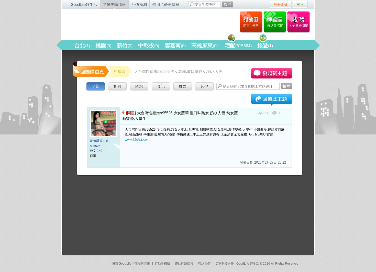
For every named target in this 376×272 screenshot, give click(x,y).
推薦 (182, 86)
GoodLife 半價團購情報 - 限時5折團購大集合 (117, 23)
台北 (82, 45)
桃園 (103, 45)
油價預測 (139, 4)
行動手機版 (162, 263)
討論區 (251, 21)
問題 (139, 86)
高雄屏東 (204, 45)
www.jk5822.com (137, 139)
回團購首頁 (90, 69)
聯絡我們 (204, 263)
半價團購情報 (114, 4)
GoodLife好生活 (84, 4)
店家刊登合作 (224, 263)
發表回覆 (271, 100)
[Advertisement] (110, 218)
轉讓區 (275, 21)
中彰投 (148, 45)
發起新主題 (271, 73)
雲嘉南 (175, 45)
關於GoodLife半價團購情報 (131, 263)
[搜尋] (227, 4)
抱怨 (117, 86)
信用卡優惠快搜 (165, 4)
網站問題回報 (184, 263)
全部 (95, 86)
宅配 (238, 45)
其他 (204, 86)
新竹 (124, 45)
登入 (300, 4)
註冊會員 (280, 4)
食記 (161, 86)
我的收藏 (299, 21)
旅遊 (265, 45)
